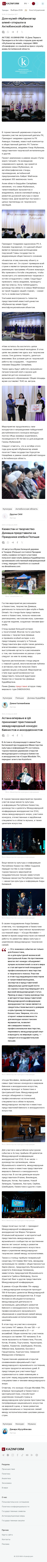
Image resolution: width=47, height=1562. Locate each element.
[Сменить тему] (35, 3)
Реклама (5, 1544)
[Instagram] (3, 32)
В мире (5, 1488)
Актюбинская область (27, 509)
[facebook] (17, 1455)
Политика (6, 1474)
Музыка (32, 1424)
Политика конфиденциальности (15, 1506)
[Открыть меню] (43, 3)
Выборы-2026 (17, 10)
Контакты (6, 1539)
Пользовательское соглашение (15, 1502)
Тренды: (5, 10)
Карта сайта (7, 1535)
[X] (22, 32)
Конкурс (20, 1424)
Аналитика (6, 1478)
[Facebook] (17, 32)
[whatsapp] (8, 32)
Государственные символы (14, 1511)
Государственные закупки (13, 1520)
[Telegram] (12, 32)
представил (22, 686)
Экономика (6, 1483)
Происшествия (8, 1469)
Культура (7, 509)
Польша (20, 698)
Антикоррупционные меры (13, 1516)
